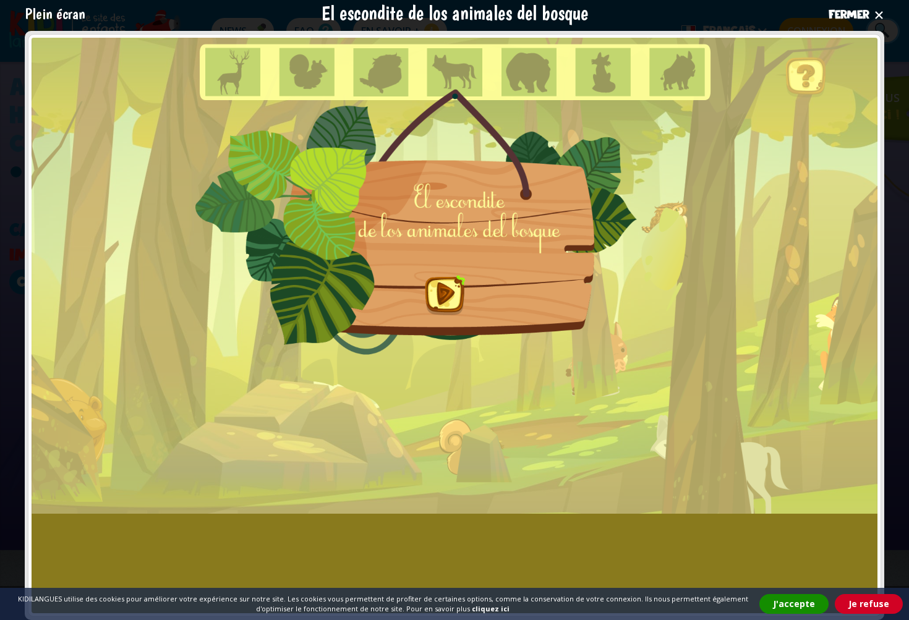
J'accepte (794, 603)
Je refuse (868, 603)
